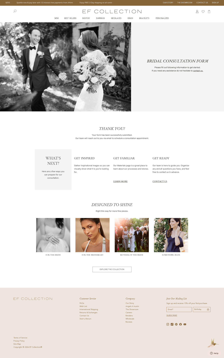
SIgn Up (215, 3)
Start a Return (85, 319)
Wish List (83, 306)
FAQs (82, 303)
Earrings (100, 18)
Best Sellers (70, 18)
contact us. (198, 70)
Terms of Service (20, 338)
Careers (129, 313)
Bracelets (144, 18)
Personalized (163, 18)
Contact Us (202, 3)
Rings (131, 18)
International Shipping (89, 310)
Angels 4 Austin (132, 306)
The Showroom (184, 3)
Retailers (129, 316)
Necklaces (116, 18)
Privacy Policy (18, 341)
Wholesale (130, 319)
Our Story (168, 3)
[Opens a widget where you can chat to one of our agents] (214, 353)
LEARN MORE (120, 181)
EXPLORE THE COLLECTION (112, 269)
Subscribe (171, 316)
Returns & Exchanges (88, 313)
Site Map (17, 344)
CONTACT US (160, 181)
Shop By (86, 18)
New (57, 18)
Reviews (129, 322)
